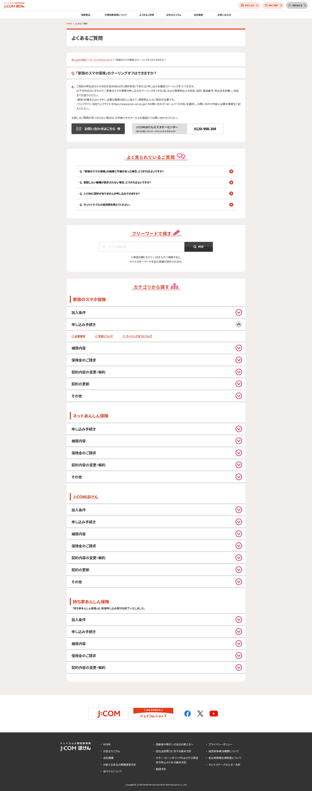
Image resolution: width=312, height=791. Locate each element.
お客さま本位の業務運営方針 (119, 764)
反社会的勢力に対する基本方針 (173, 751)
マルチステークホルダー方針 (224, 764)
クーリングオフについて (101, 59)
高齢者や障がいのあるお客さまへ (174, 744)
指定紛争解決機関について (223, 751)
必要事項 (80, 336)
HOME (107, 744)
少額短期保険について (116, 14)
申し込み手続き (79, 59)
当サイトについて (112, 771)
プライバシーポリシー (220, 744)
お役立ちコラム (173, 14)
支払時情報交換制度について (225, 758)
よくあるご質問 (146, 14)
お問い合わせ (224, 14)
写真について (105, 336)
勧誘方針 (161, 769)
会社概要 (108, 758)
